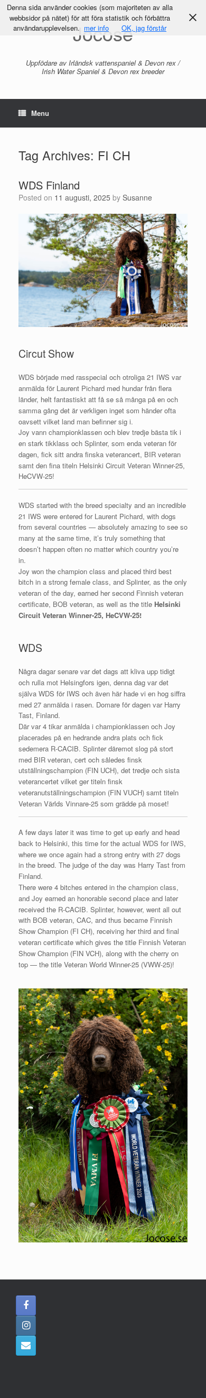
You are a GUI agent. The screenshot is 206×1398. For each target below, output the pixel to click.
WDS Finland (49, 185)
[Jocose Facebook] (26, 1305)
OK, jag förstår (143, 28)
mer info (96, 28)
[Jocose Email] (26, 1346)
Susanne (137, 197)
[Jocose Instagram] (26, 1325)
